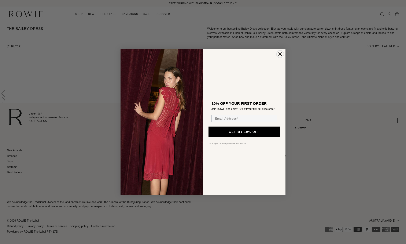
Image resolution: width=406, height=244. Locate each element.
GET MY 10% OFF (244, 132)
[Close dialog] (280, 54)
